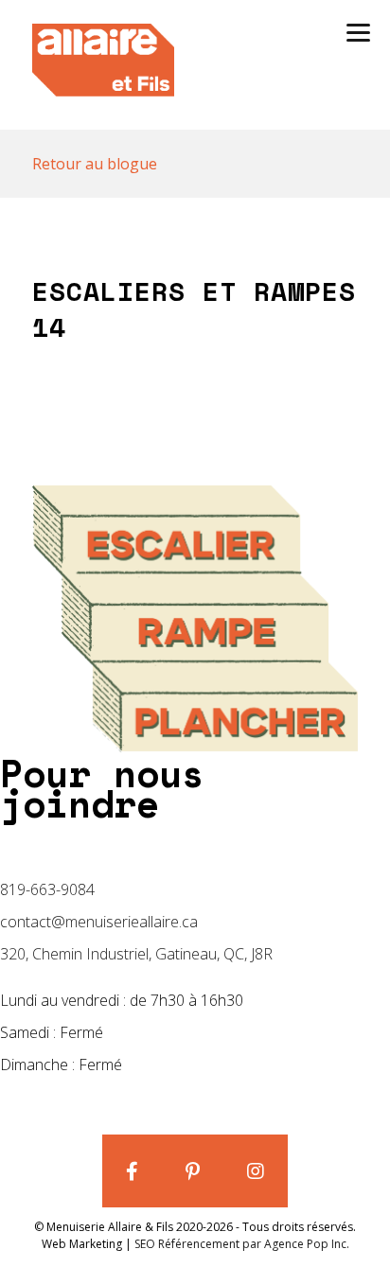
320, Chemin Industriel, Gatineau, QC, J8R (136, 953)
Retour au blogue (94, 163)
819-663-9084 (47, 889)
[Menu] (358, 31)
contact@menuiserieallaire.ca (99, 921)
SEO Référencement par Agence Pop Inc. (241, 1244)
